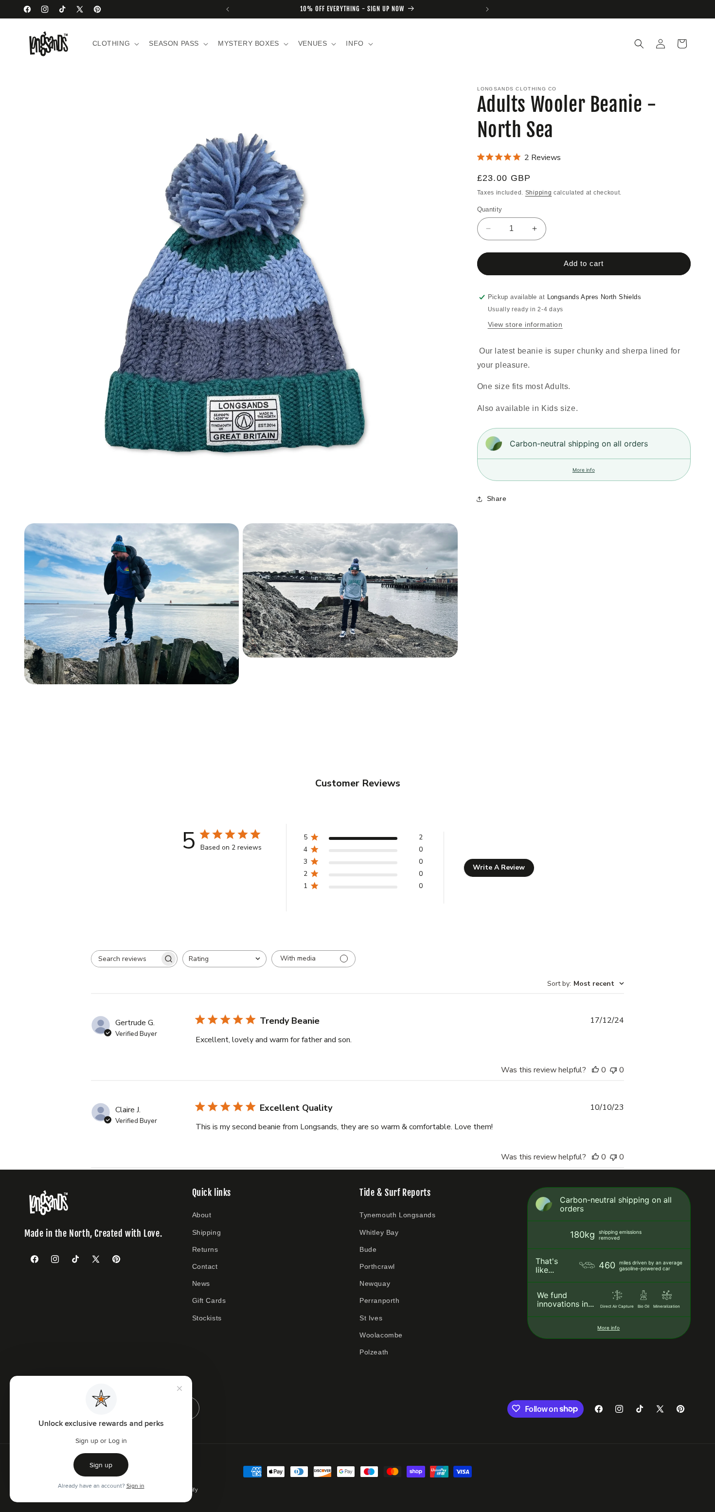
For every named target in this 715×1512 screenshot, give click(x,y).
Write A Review (499, 867)
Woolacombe (381, 1334)
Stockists (207, 1317)
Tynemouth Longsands (397, 1215)
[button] (115, 43)
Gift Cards (209, 1300)
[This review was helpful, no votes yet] (595, 1070)
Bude (367, 1249)
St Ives (370, 1317)
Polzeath (374, 1351)
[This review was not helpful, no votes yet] (613, 1070)
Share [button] (497, 498)
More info (583, 470)
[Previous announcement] (227, 9)
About (202, 1215)
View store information (525, 324)
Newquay (374, 1283)
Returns (205, 1249)
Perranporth (379, 1300)
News (201, 1283)
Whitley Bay (379, 1232)
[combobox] (224, 958)
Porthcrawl (377, 1266)
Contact (205, 1266)
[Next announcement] (487, 9)
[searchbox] (125, 959)
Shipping (538, 192)
